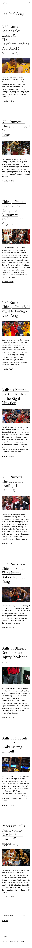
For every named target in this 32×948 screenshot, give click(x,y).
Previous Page (7, 915)
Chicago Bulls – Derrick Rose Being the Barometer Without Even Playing (14, 213)
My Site (4, 3)
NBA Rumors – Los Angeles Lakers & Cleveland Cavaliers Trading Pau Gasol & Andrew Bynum (15, 39)
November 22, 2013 (8, 805)
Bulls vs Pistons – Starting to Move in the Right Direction (15, 396)
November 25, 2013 (8, 627)
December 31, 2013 (8, 101)
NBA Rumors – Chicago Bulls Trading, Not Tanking (13, 483)
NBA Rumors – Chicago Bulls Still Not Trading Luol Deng (16, 128)
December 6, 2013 (7, 282)
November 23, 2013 (8, 717)
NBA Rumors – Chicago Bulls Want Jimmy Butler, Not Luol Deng (14, 573)
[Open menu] (29, 3)
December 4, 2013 (7, 369)
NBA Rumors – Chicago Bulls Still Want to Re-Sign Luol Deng (16, 309)
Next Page (6, 921)
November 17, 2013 (8, 897)
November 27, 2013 (8, 543)
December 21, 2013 (8, 181)
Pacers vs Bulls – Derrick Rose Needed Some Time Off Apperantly (15, 834)
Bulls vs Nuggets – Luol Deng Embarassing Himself (15, 744)
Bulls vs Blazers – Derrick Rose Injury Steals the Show (15, 654)
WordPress (20, 941)
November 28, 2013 (8, 456)
